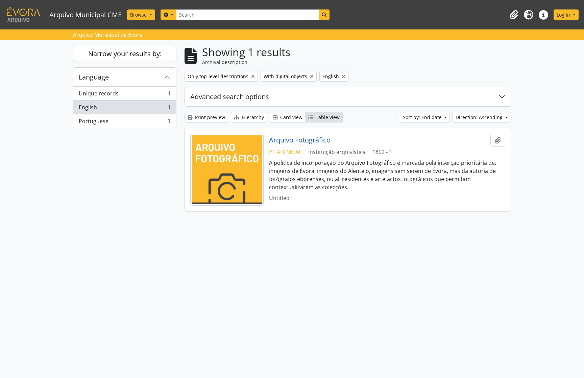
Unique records (124, 95)
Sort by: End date (423, 117)
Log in (564, 15)
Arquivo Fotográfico (300, 140)
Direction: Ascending (480, 117)
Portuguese (124, 122)
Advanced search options (229, 96)
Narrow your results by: (125, 53)
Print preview (209, 117)
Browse (139, 15)
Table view (327, 117)
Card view (290, 117)
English (124, 109)
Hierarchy (252, 117)
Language (94, 77)
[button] (513, 14)
